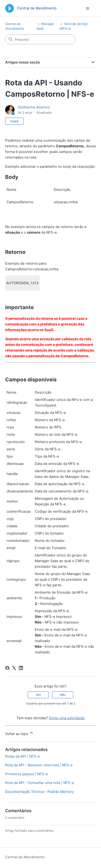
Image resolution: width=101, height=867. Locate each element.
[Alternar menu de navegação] (87, 8)
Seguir (14, 121)
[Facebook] (7, 668)
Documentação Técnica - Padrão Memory (39, 791)
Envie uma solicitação (67, 718)
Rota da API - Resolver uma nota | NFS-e (39, 765)
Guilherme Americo (34, 107)
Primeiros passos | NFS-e (26, 774)
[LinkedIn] (21, 668)
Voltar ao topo (17, 733)
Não (63, 694)
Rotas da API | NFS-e (22, 756)
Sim (38, 694)
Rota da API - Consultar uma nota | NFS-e (39, 782)
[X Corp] (14, 668)
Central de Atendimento (25, 857)
